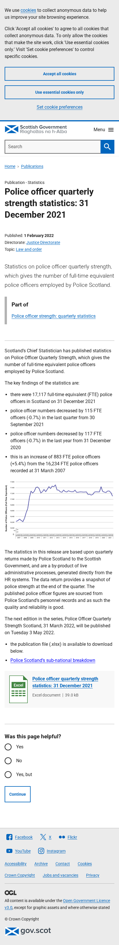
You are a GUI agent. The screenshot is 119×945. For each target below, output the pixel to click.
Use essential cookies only (59, 92)
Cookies (85, 863)
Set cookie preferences (60, 107)
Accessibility (16, 863)
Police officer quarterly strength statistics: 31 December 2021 (65, 682)
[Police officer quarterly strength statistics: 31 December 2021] (18, 689)
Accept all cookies (59, 73)
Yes (19, 747)
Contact (62, 863)
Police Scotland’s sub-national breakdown (52, 660)
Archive (41, 863)
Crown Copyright (20, 875)
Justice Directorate (43, 242)
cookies (28, 10)
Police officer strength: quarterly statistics (54, 316)
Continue (17, 794)
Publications (32, 166)
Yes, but (24, 774)
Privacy (92, 875)
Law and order (29, 249)
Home (10, 166)
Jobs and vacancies (60, 875)
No (19, 760)
